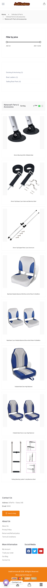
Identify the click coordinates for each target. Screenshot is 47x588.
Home (4, 14)
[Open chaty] (6, 582)
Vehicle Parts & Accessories (15, 17)
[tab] (39, 106)
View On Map (11, 513)
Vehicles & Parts (17, 14)
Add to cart (18, 154)
